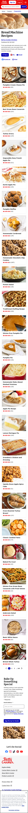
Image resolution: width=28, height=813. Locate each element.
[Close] (26, 792)
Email (20, 55)
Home (3, 11)
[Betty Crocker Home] (4, 2)
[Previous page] (6, 668)
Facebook (7, 59)
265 (19, 668)
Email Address (8, 702)
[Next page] (21, 668)
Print (15, 59)
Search (24, 6)
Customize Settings (14, 810)
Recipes (9, 11)
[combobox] (12, 7)
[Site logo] (8, 761)
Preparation (17, 11)
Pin (14, 55)
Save (6, 55)
